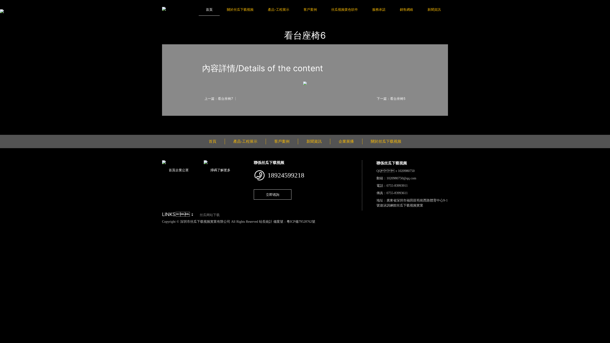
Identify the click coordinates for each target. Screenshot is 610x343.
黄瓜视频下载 (84, 227)
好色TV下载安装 (242, 227)
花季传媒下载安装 (139, 227)
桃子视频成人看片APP (273, 227)
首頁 (209, 9)
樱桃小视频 (219, 227)
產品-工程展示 (278, 9)
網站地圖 (7, 227)
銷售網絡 (406, 9)
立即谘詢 (272, 194)
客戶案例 (310, 9)
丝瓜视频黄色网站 (58, 227)
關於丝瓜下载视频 (240, 9)
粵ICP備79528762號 (301, 221)
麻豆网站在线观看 (110, 227)
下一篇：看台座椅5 (391, 98)
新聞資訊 (434, 9)
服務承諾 (379, 9)
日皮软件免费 (198, 227)
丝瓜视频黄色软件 (344, 9)
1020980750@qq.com (401, 178)
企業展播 (346, 141)
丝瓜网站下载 (210, 215)
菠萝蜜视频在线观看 (171, 227)
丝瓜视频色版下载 (28, 227)
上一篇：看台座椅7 (218, 98)
